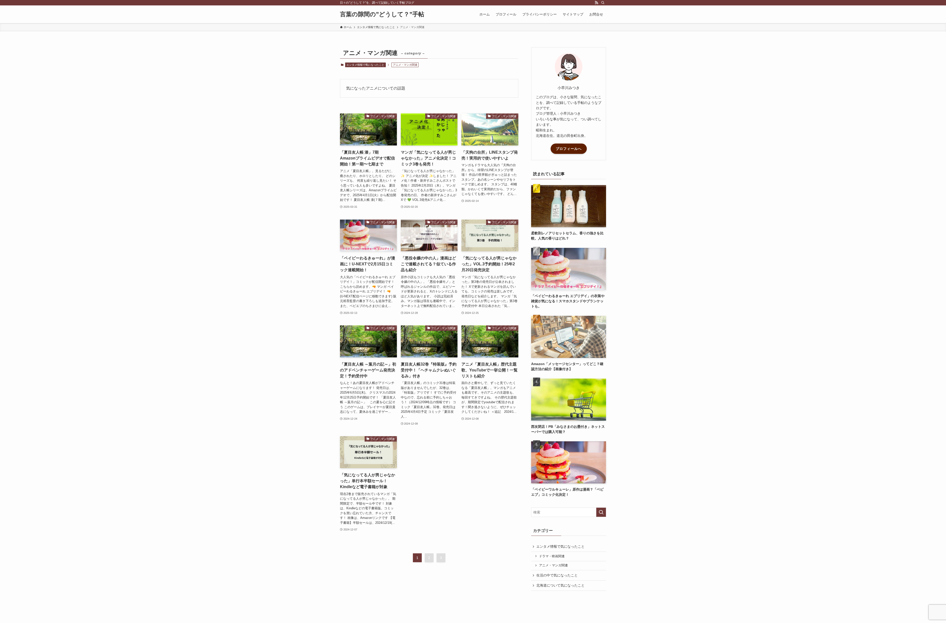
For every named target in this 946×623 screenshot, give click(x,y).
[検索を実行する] (601, 512)
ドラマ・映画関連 (552, 556)
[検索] (603, 2)
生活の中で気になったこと (557, 575)
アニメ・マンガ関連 (553, 565)
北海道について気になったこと (560, 585)
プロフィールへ (569, 149)
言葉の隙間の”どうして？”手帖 (382, 14)
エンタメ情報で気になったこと (365, 64)
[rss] (596, 2)
